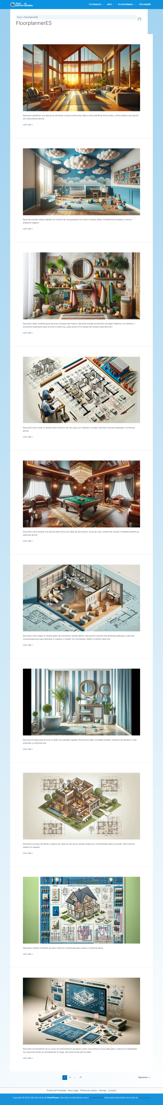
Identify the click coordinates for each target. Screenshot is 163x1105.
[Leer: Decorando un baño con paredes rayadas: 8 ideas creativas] (81, 702)
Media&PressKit (96, 1097)
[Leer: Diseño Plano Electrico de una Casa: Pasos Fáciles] (81, 390)
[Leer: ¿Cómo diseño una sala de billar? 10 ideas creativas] (81, 494)
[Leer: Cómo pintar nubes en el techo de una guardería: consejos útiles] (81, 181)
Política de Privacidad (56, 1090)
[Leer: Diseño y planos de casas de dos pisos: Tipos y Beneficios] (81, 806)
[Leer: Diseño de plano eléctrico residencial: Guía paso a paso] (81, 910)
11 (81, 1077)
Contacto (112, 1090)
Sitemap (102, 1090)
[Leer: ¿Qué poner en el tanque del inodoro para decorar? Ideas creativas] (81, 285)
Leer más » (28, 124)
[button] (102, 4)
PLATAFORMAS (125, 4)
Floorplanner (144, 1097)
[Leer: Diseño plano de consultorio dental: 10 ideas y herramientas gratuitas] (81, 598)
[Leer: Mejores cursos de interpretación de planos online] (81, 1011)
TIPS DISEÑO (145, 4)
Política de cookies (88, 1090)
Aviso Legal (73, 1090)
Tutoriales (95, 4)
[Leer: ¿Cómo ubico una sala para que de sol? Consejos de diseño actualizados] (81, 77)
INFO (109, 4)
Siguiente (144, 1077)
